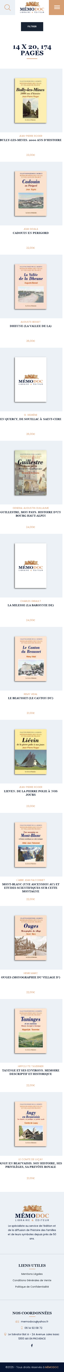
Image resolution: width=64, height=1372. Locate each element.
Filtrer (32, 26)
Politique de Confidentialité (32, 1286)
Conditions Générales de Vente (32, 1280)
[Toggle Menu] (57, 7)
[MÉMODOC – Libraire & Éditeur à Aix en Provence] (32, 9)
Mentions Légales (32, 1274)
